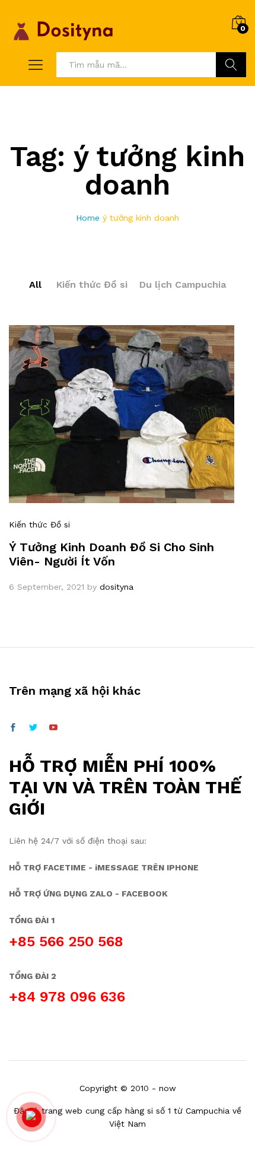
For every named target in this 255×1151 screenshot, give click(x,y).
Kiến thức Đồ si (92, 284)
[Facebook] (13, 728)
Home (88, 217)
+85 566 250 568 (66, 941)
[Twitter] (33, 728)
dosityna (116, 587)
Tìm (231, 64)
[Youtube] (53, 728)
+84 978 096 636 (67, 996)
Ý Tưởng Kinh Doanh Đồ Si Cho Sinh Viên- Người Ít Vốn (111, 554)
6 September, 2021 (46, 587)
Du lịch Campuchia (182, 284)
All (35, 284)
